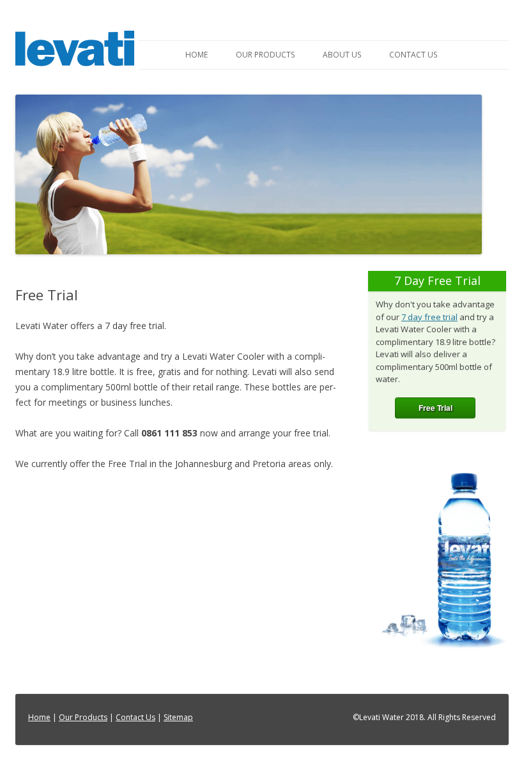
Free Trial (435, 407)
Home (196, 54)
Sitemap (178, 717)
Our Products (265, 54)
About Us (342, 54)
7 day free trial (429, 317)
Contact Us (413, 54)
